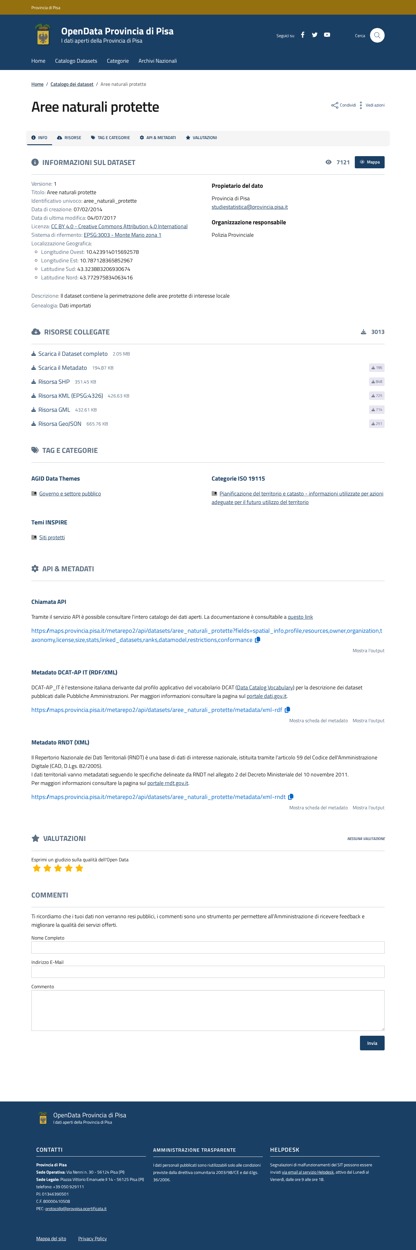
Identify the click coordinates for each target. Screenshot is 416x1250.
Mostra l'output (369, 650)
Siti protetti (52, 537)
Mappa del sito (51, 1238)
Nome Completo (47, 937)
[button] (377, 35)
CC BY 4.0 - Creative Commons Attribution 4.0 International (119, 226)
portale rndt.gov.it (167, 783)
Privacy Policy (92, 1238)
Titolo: (38, 192)
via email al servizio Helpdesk (308, 1172)
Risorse (73, 138)
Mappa (373, 162)
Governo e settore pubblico (70, 493)
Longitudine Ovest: (63, 252)
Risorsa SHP (54, 381)
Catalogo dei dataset (72, 84)
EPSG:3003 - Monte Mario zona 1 (122, 235)
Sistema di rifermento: (57, 235)
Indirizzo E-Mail (47, 962)
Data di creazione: (51, 209)
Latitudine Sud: (58, 269)
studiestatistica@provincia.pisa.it (250, 207)
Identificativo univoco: (57, 201)
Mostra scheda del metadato (318, 720)
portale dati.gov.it (267, 696)
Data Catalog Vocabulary (265, 687)
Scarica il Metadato (62, 367)
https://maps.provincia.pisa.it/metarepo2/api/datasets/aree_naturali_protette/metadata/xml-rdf (156, 709)
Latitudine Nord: (60, 277)
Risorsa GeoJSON (60, 423)
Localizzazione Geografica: (61, 243)
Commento (42, 986)
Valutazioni (205, 138)
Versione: (41, 184)
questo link (300, 617)
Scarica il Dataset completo (73, 353)
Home (37, 84)
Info (42, 138)
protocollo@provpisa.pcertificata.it (76, 1208)
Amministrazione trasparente (194, 1150)
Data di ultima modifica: (58, 218)
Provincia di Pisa (45, 7)
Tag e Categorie (114, 138)
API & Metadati (161, 138)
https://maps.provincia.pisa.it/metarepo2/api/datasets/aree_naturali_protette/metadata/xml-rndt (158, 796)
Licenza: (40, 226)
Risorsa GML (54, 409)
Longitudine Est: (60, 260)
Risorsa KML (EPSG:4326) (70, 395)
